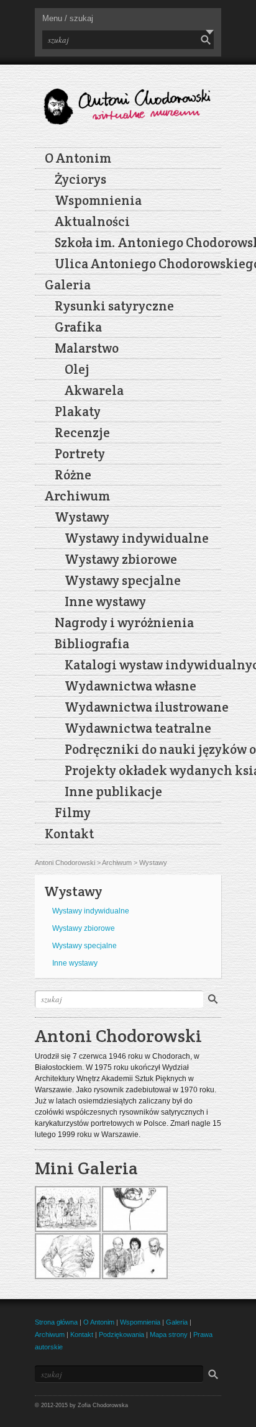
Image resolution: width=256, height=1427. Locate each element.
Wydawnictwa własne (130, 685)
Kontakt (69, 833)
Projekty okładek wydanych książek (143, 770)
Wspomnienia (98, 200)
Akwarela (94, 390)
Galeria (68, 284)
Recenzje (82, 432)
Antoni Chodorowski (65, 862)
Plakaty (78, 411)
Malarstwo (87, 348)
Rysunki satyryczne (114, 305)
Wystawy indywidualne (137, 538)
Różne (73, 474)
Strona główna (56, 1322)
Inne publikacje (113, 791)
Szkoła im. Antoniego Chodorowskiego (138, 242)
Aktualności (92, 221)
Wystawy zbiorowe (121, 559)
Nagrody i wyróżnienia (124, 622)
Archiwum (77, 495)
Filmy (73, 812)
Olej (77, 369)
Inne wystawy (105, 601)
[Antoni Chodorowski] (128, 101)
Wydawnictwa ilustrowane (143, 707)
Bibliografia (92, 643)
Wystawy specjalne (123, 580)
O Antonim (78, 158)
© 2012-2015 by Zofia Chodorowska (81, 1405)
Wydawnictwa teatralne (138, 728)
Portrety (80, 453)
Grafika (78, 327)
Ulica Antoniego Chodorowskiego (138, 263)
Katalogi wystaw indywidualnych (143, 664)
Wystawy (82, 517)
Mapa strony (169, 1334)
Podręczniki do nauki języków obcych (143, 749)
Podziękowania (121, 1334)
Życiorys (80, 179)
